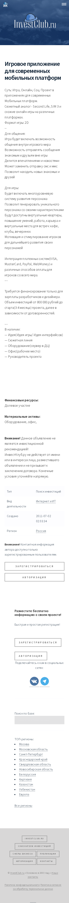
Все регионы (23, 805)
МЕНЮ (63, 4)
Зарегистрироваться (34, 566)
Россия (41, 531)
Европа (24, 794)
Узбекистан (27, 789)
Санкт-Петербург (31, 754)
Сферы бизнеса (23, 854)
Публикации (48, 854)
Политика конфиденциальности (22, 884)
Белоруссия (27, 774)
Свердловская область (35, 764)
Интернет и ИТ (46, 501)
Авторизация (34, 577)
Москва (24, 744)
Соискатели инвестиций (34, 846)
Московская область (33, 749)
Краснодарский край (33, 759)
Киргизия (25, 779)
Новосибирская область (36, 769)
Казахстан (26, 784)
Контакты (46, 861)
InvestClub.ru (34, 839)
